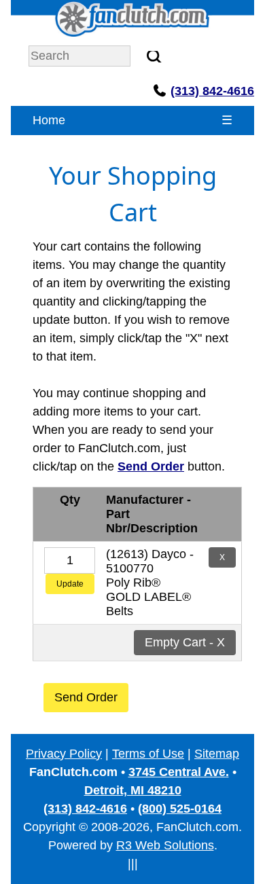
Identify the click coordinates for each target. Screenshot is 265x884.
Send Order (86, 697)
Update (70, 584)
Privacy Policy (64, 753)
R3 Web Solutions (165, 845)
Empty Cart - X (185, 642)
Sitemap (216, 753)
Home (49, 120)
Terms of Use (148, 753)
